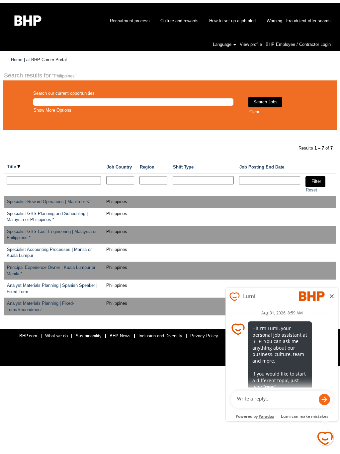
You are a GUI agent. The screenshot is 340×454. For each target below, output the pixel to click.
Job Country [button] (119, 167)
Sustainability (89, 335)
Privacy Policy (204, 335)
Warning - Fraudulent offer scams (299, 20)
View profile (251, 44)
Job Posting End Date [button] (261, 167)
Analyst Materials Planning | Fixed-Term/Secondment (40, 306)
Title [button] (12, 166)
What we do (56, 335)
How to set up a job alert (232, 20)
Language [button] (223, 44)
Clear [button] (254, 111)
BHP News (120, 335)
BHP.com (28, 335)
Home (16, 59)
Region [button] (147, 167)
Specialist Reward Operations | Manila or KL (49, 201)
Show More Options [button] (52, 110)
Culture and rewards (179, 20)
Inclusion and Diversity (160, 335)
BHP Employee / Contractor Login (298, 44)
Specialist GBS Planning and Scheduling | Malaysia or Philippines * (47, 216)
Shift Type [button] (183, 167)
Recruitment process (130, 20)
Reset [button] (311, 189)
